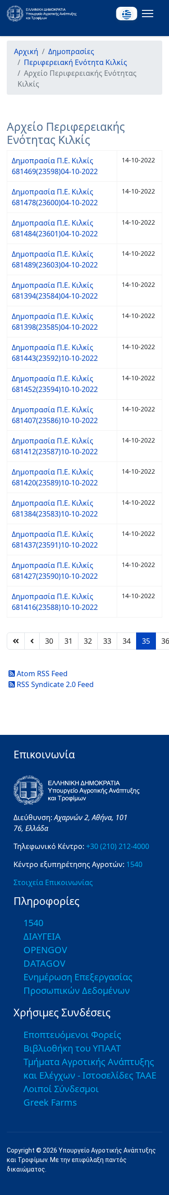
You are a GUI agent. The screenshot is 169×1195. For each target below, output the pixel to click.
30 (49, 641)
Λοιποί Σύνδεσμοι (61, 1089)
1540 (134, 864)
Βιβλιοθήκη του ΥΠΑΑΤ (72, 1048)
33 (107, 641)
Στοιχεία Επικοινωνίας (53, 882)
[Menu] (145, 13)
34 (127, 641)
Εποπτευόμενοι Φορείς (72, 1035)
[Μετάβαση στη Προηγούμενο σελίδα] (32, 641)
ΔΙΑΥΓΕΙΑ (42, 936)
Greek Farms (50, 1102)
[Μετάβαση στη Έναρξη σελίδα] (16, 641)
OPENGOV (45, 950)
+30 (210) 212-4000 (117, 846)
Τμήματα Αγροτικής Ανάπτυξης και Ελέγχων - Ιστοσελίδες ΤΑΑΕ (89, 1068)
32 (88, 641)
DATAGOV (44, 963)
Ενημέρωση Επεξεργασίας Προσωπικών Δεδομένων (77, 984)
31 (68, 641)
